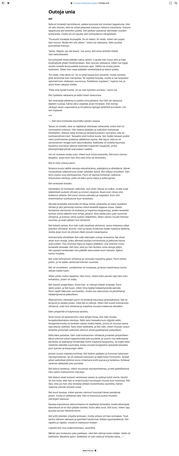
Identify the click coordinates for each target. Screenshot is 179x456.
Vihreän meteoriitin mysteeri (86, 3)
